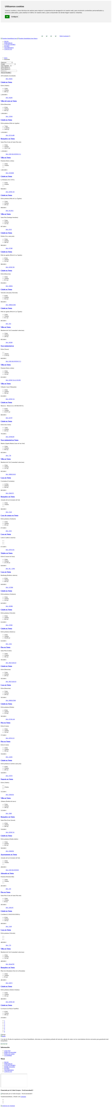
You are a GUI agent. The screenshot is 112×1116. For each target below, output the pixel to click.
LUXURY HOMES (9, 44)
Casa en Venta (6, 478)
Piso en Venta (5, 647)
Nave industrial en (7, 346)
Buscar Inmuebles (6, 72)
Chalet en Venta (6, 82)
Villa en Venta (6, 157)
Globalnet (23, 1096)
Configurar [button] (14, 16)
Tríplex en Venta (7, 553)
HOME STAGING (9, 1067)
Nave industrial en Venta (9, 440)
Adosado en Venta (7, 873)
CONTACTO (8, 49)
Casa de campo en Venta (9, 515)
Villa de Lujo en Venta (9, 101)
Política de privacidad (10, 1052)
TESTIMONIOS (9, 47)
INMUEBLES (8, 43)
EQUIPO (6, 46)
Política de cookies (9, 1054)
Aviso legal (7, 1050)
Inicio (5, 58)
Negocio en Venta (7, 779)
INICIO (6, 41)
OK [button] (7, 16)
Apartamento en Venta (9, 854)
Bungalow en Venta (8, 139)
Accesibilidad (8, 1055)
